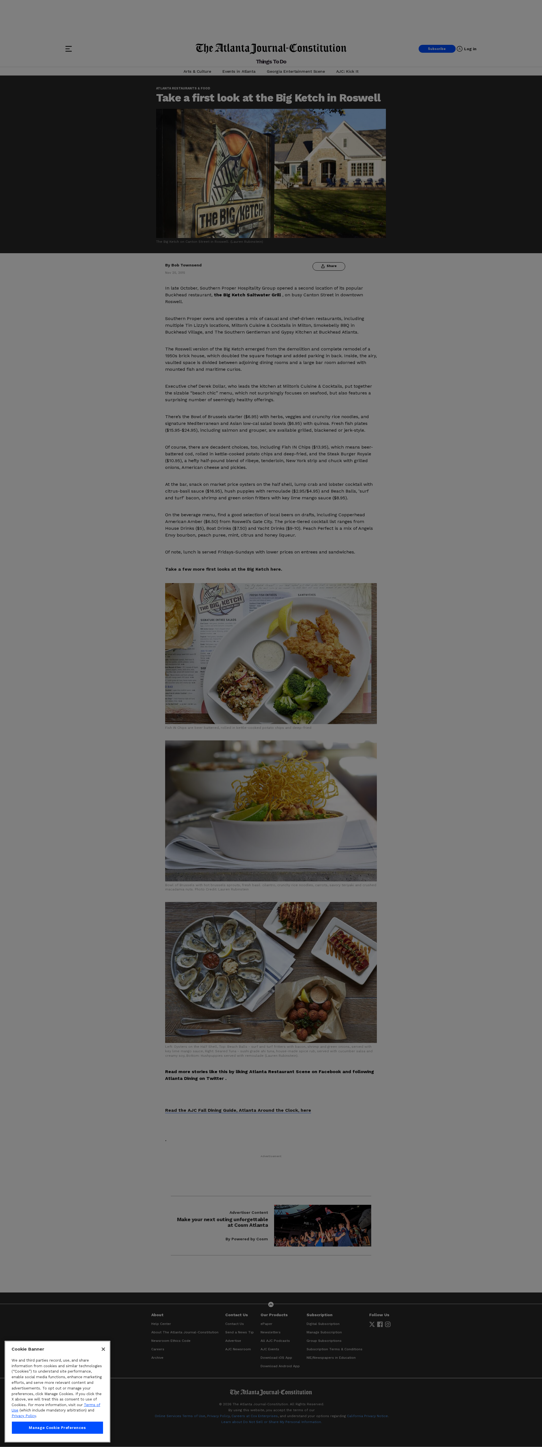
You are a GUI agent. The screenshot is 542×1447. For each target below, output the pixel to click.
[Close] (103, 1349)
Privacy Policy (24, 1416)
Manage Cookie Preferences (57, 1428)
